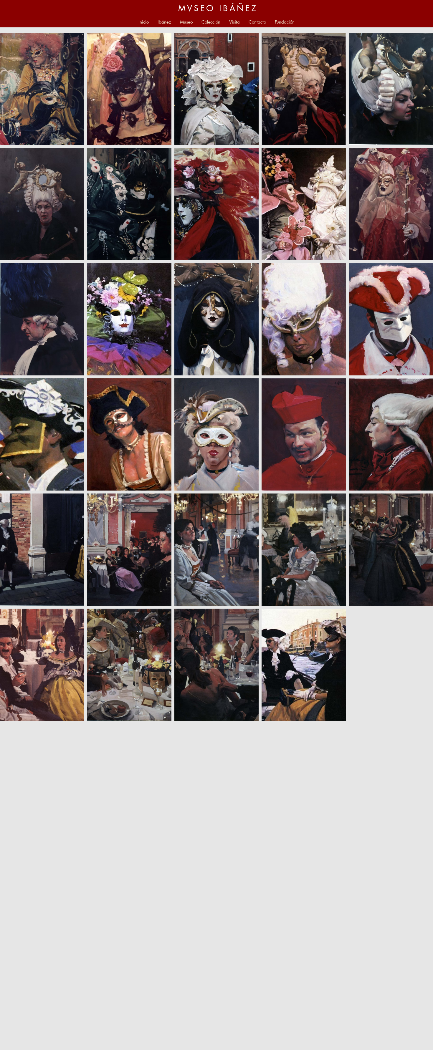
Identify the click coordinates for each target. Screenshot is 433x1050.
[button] (186, 22)
